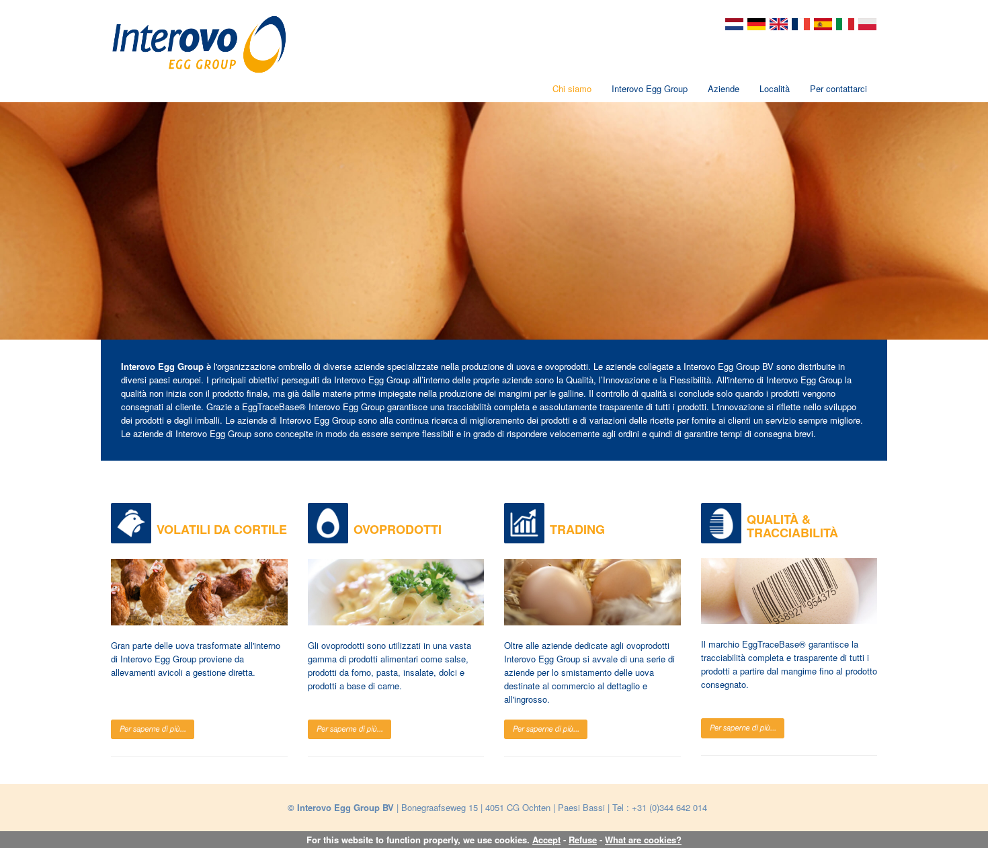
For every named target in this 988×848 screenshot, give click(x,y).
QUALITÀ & (779, 519)
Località (774, 88)
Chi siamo (571, 88)
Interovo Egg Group (650, 88)
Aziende (723, 88)
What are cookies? (643, 839)
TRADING (577, 529)
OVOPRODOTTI (398, 529)
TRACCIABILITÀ (792, 532)
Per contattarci (838, 88)
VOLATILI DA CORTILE (222, 529)
